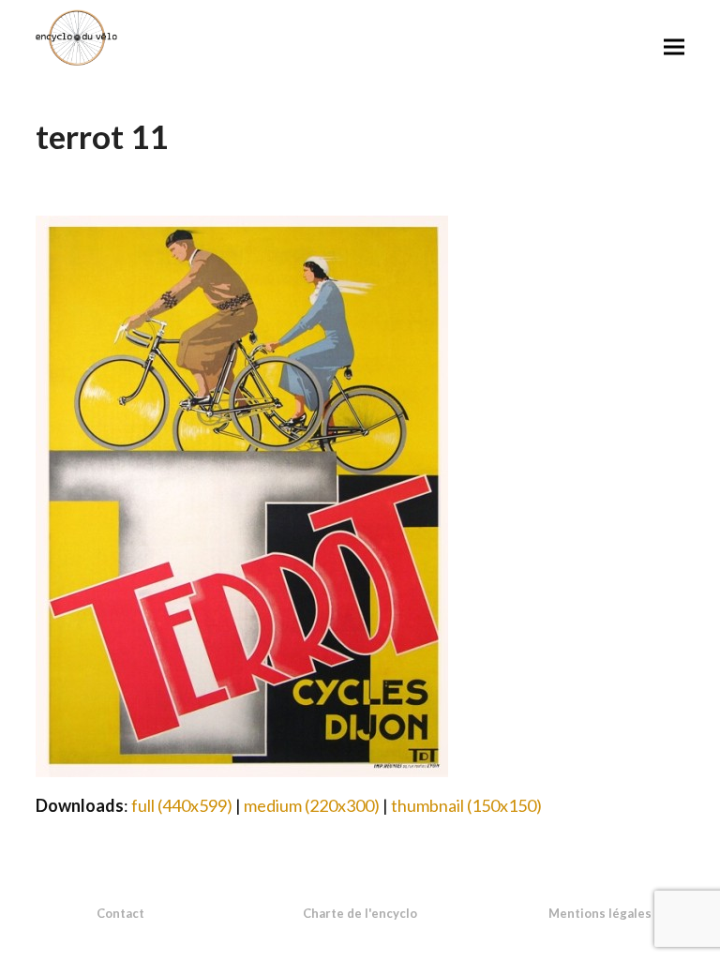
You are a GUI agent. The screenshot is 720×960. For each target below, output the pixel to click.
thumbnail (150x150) (466, 805)
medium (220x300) (312, 805)
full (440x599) (181, 805)
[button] (674, 46)
